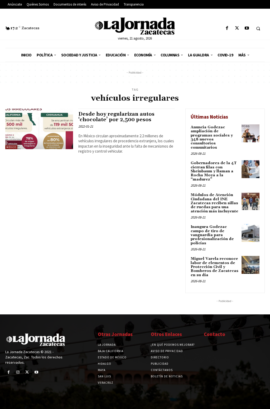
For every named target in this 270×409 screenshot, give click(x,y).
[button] (258, 28)
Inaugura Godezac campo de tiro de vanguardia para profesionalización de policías (212, 235)
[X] (236, 28)
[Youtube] (246, 28)
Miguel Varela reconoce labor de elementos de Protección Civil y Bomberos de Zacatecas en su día (214, 266)
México (11, 147)
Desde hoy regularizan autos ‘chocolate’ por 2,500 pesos (116, 117)
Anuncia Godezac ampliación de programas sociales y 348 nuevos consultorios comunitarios (212, 137)
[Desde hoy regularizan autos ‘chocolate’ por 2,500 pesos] (39, 129)
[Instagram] (18, 372)
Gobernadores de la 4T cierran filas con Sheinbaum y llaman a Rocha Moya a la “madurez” (214, 171)
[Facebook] (227, 28)
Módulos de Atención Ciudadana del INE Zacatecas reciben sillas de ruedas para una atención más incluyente (214, 203)
